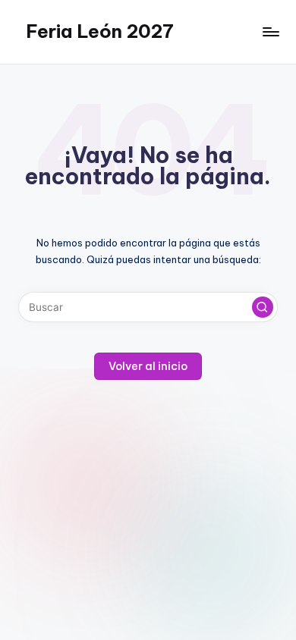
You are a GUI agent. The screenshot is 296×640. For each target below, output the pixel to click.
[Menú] (270, 31)
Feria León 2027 (100, 31)
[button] (262, 307)
